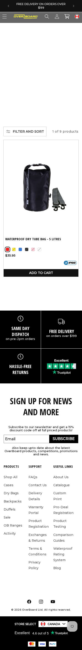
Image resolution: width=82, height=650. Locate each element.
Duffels (9, 509)
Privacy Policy (34, 565)
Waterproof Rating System (62, 554)
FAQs (32, 477)
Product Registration (38, 524)
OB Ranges (13, 525)
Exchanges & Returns (37, 538)
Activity (10, 533)
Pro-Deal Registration (63, 510)
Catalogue (61, 485)
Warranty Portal (35, 510)
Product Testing (60, 524)
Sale (7, 517)
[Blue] (20, 249)
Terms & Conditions (37, 551)
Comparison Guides (63, 538)
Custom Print (59, 496)
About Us (61, 477)
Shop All (10, 477)
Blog (57, 568)
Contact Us (37, 485)
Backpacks (13, 501)
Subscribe (64, 439)
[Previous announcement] (8, 6)
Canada (54, 624)
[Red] (7, 249)
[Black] (26, 249)
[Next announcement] (74, 6)
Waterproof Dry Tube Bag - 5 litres (33, 239)
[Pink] (33, 249)
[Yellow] (14, 249)
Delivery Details (35, 496)
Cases (8, 485)
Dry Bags (11, 493)
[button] (47, 16)
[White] (39, 249)
